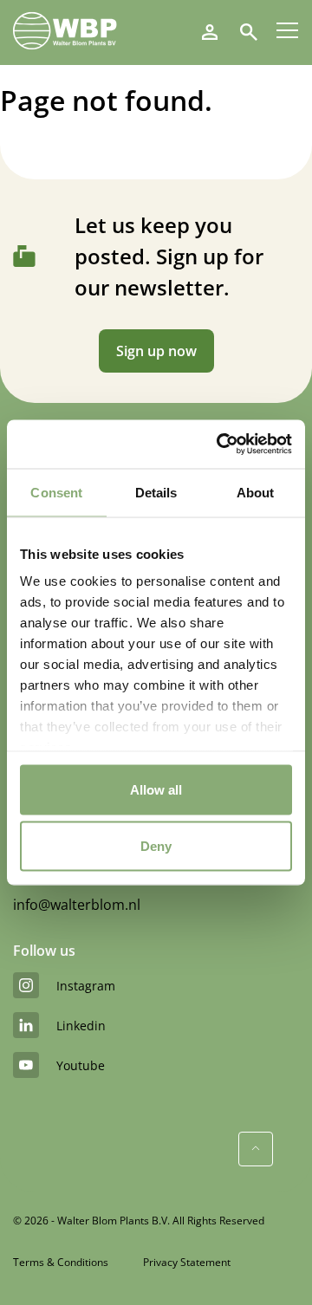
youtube (80, 1065)
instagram (85, 985)
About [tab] (256, 491)
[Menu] (287, 30)
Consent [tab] (56, 491)
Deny (156, 846)
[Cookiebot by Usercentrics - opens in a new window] (220, 444)
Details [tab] (156, 491)
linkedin (81, 1025)
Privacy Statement (187, 1262)
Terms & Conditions (60, 1262)
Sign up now (156, 350)
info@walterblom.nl (76, 904)
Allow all (156, 789)
